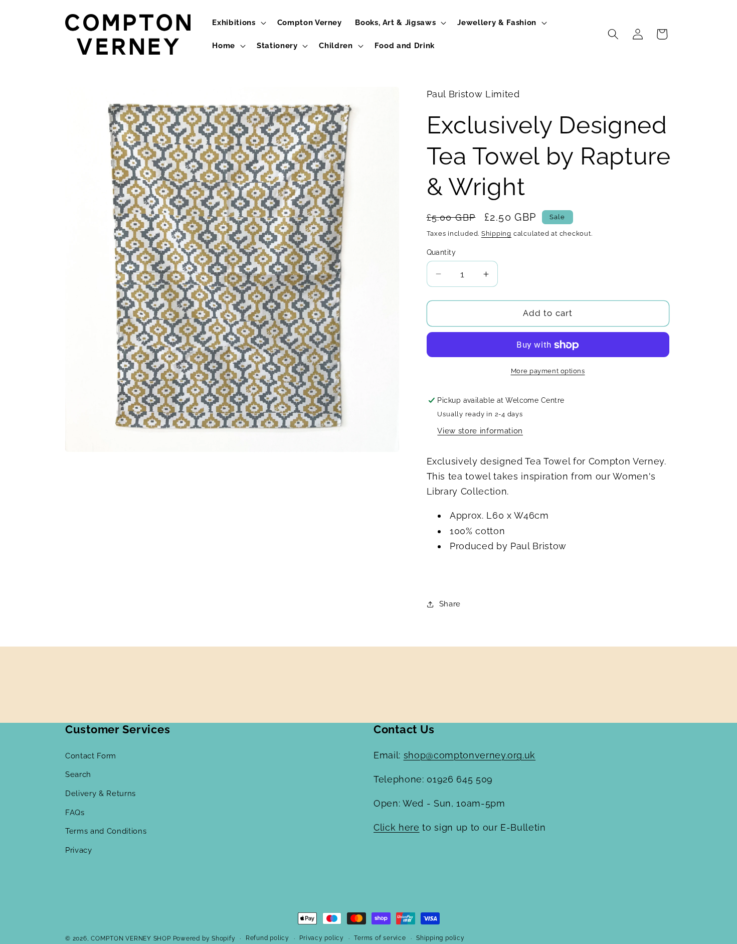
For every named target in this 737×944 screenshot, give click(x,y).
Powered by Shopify (204, 938)
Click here (397, 827)
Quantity (441, 252)
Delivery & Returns (100, 793)
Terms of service (380, 937)
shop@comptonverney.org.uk (470, 755)
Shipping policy (440, 937)
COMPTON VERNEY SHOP (131, 938)
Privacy (78, 850)
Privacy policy (321, 937)
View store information (480, 431)
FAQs (75, 812)
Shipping (496, 233)
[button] (238, 23)
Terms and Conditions (105, 831)
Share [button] (450, 603)
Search (78, 774)
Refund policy (267, 937)
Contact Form (90, 755)
